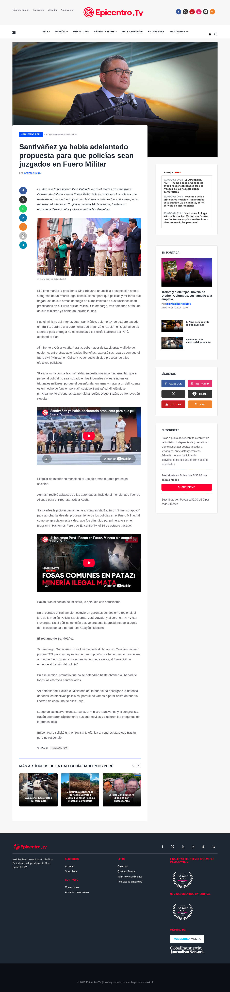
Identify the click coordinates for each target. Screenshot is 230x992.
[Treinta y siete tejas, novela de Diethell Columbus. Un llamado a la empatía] (186, 272)
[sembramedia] (187, 938)
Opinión (60, 31)
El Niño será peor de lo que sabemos (197, 323)
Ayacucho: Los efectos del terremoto (38, 799)
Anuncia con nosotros (77, 892)
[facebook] (178, 11)
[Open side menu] (13, 32)
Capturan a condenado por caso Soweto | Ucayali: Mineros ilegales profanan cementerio (80, 796)
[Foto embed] (89, 246)
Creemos (123, 866)
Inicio (46, 31)
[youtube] (192, 11)
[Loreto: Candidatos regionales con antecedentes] (122, 789)
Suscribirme (186, 487)
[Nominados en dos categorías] (182, 911)
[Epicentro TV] (115, 12)
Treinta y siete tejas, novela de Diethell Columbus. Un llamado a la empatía (186, 295)
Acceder (52, 10)
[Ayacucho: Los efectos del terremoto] (38, 789)
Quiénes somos (20, 10)
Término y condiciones (130, 876)
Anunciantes (67, 10)
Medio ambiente (132, 31)
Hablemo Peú (59, 748)
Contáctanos (72, 887)
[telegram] (23, 245)
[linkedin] (23, 218)
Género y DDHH (104, 31)
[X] (173, 394)
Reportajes (81, 31)
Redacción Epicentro (178, 304)
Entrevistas (156, 31)
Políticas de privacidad (130, 881)
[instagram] (199, 11)
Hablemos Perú (31, 134)
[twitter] (185, 11)
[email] (23, 227)
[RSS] (214, 847)
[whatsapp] (23, 209)
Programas (177, 31)
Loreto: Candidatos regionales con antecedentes (121, 797)
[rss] (205, 11)
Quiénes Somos (126, 871)
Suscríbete (38, 10)
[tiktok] (203, 847)
